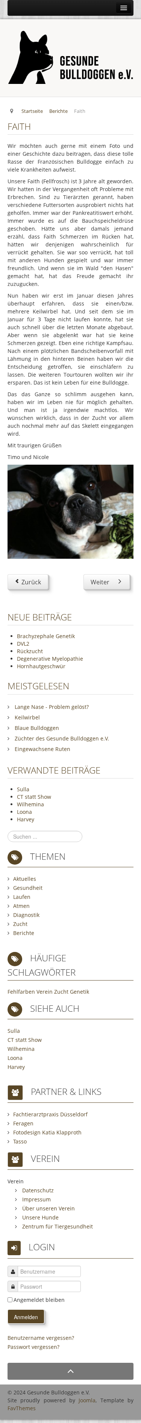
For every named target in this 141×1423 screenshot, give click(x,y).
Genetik (79, 991)
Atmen (21, 905)
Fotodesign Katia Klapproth (47, 1132)
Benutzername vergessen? (41, 1337)
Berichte (23, 933)
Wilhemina (30, 804)
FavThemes (22, 1408)
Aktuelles (24, 878)
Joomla (87, 1400)
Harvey (25, 819)
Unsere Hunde (40, 1217)
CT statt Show (34, 796)
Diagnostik (26, 914)
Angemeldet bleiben (39, 1299)
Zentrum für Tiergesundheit (57, 1226)
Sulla (23, 789)
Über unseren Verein (48, 1208)
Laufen (21, 896)
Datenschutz (37, 1190)
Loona (24, 811)
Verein (44, 991)
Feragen (23, 1123)
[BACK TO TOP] (70, 1371)
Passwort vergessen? (33, 1346)
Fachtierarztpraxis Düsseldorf (50, 1114)
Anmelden (26, 1317)
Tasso (20, 1141)
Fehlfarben (21, 991)
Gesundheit (27, 887)
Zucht (20, 923)
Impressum (36, 1199)
